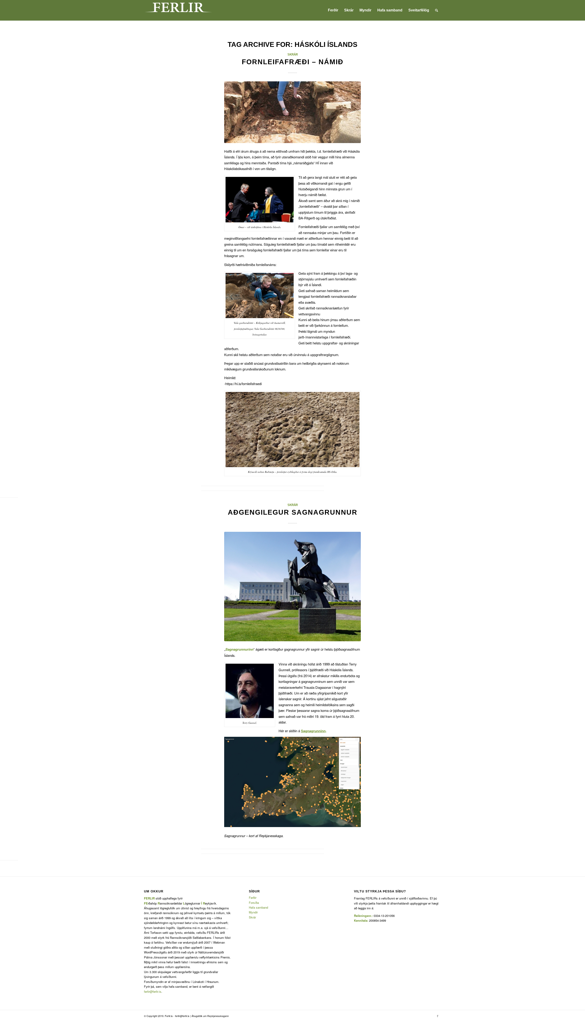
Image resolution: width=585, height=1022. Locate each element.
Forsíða (254, 902)
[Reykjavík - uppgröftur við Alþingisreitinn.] (292, 112)
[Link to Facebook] (437, 1015)
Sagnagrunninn (313, 730)
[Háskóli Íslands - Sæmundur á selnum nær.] (292, 586)
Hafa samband (258, 907)
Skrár (292, 54)
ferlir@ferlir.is (152, 991)
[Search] (436, 10)
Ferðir (252, 897)
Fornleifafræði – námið (292, 62)
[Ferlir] (178, 10)
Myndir (253, 912)
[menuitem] (333, 10)
